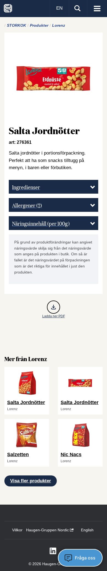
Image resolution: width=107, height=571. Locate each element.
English (87, 530)
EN (59, 8)
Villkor (17, 530)
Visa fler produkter (30, 480)
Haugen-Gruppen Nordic (48, 530)
